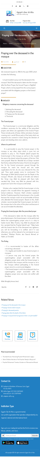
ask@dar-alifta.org (8, 396)
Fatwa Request (20, 339)
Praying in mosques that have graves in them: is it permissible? (19, 316)
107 (12, 391)
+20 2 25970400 (16, 393)
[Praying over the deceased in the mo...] (26, 287)
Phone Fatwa (7, 339)
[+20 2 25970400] (24, 6)
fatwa (10, 43)
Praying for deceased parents (10, 310)
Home (5, 43)
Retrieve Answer (32, 339)
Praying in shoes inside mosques (11, 308)
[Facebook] (12, 6)
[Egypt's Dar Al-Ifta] (20, 13)
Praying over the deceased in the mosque (13, 305)
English (20, 2)
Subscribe (35, 436)
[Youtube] (20, 6)
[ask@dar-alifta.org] (27, 6)
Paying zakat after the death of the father (14, 313)
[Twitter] (16, 6)
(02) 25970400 (18, 391)
